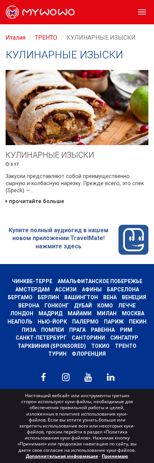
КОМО (105, 306)
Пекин (138, 322)
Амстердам (32, 289)
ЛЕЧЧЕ (127, 306)
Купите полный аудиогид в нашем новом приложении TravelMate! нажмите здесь (58, 238)
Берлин (48, 297)
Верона (28, 306)
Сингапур (124, 338)
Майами (80, 313)
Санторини (88, 338)
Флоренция (89, 354)
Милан (107, 313)
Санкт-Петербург (41, 338)
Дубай (83, 306)
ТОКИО (100, 346)
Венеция (134, 297)
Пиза (29, 330)
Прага (77, 330)
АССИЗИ (66, 289)
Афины (92, 289)
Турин (57, 354)
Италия (15, 37)
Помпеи (52, 330)
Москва (133, 313)
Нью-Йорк (52, 322)
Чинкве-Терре (32, 281)
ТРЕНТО (46, 37)
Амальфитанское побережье (100, 281)
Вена (110, 297)
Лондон (21, 313)
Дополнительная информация (62, 456)
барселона (123, 289)
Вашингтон (81, 297)
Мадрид (50, 313)
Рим (126, 330)
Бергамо (20, 297)
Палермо (85, 322)
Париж (114, 322)
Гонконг (56, 306)
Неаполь (20, 322)
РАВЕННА (103, 330)
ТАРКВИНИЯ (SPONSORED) (52, 346)
